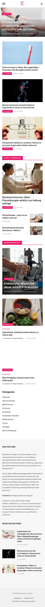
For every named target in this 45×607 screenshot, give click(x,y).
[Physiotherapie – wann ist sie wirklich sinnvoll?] (36, 218)
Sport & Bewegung (9, 430)
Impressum (18, 598)
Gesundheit (6, 412)
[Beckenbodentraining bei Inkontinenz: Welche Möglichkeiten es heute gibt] (36, 230)
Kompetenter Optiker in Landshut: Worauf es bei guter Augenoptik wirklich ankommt (21, 144)
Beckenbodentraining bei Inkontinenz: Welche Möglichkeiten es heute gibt (14, 230)
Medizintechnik (8, 419)
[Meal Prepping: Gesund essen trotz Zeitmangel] (22, 357)
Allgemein (6, 397)
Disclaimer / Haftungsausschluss (24, 601)
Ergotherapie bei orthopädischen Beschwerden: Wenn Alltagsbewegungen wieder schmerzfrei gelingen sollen (29, 536)
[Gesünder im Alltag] (22, 4)
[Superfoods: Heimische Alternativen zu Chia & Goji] (22, 312)
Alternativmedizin (8, 401)
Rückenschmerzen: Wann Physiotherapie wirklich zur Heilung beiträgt (21, 200)
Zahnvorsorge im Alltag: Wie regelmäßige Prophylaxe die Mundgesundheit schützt (20, 68)
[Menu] (3, 3)
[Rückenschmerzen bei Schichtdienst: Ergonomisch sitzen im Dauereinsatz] (22, 90)
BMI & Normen (7, 404)
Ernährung (7, 324)
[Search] (41, 3)
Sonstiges (6, 427)
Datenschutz (28, 598)
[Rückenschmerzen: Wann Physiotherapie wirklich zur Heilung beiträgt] (22, 178)
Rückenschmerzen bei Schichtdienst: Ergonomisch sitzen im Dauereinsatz (18, 106)
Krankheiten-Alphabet (10, 416)
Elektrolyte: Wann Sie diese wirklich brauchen (21, 285)
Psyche (5, 423)
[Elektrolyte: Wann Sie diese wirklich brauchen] (22, 271)
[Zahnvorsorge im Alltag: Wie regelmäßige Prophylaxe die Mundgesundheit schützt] (22, 52)
